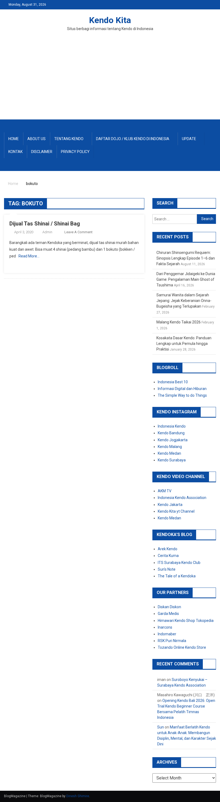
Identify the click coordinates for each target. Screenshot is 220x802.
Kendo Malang (170, 446)
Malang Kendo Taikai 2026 (178, 322)
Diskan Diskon (169, 607)
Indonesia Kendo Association (182, 497)
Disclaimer (41, 152)
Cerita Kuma (168, 555)
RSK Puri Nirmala (172, 641)
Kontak (15, 152)
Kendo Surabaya (172, 460)
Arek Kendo (167, 549)
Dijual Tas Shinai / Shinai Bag (44, 223)
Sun (160, 727)
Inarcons (165, 627)
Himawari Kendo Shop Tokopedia (186, 620)
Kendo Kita (110, 20)
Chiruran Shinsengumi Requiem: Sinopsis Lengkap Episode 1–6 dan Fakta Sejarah (185, 258)
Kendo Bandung (171, 433)
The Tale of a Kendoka (177, 576)
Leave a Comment (78, 232)
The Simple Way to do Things (182, 395)
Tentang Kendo (68, 139)
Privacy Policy (75, 152)
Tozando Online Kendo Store (182, 647)
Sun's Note (166, 569)
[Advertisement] (110, 79)
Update (189, 139)
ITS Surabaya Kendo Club (179, 562)
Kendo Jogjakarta (173, 440)
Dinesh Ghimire (77, 796)
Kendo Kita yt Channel (176, 511)
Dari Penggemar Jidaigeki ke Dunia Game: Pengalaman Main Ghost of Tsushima (185, 279)
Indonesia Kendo (172, 426)
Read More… (29, 256)
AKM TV (164, 491)
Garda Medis (168, 613)
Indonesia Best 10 (173, 382)
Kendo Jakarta (170, 504)
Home (13, 139)
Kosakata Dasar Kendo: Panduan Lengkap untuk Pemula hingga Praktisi (183, 343)
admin (47, 232)
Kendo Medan (169, 453)
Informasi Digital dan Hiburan (182, 389)
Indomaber (167, 634)
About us (36, 139)
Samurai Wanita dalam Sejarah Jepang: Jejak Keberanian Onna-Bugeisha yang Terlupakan (183, 300)
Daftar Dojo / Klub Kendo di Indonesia (132, 139)
